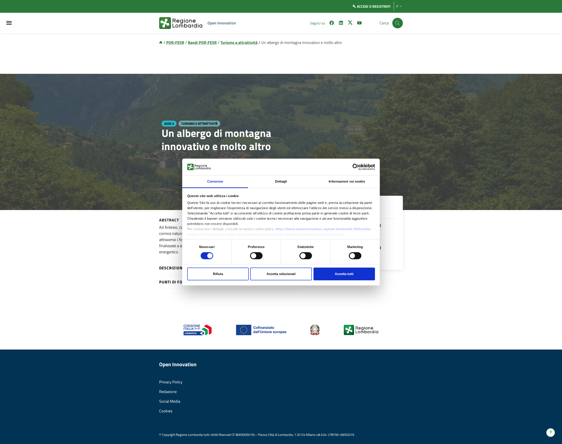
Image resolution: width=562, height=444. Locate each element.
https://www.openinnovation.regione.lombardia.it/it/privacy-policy (291, 234)
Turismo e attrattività (239, 42)
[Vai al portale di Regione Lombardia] (183, 23)
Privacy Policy (170, 382)
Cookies (165, 411)
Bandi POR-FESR (202, 42)
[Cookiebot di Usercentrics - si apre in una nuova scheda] (356, 167)
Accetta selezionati (281, 274)
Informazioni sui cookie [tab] (347, 181)
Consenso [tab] (215, 181)
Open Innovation (221, 23)
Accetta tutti (344, 274)
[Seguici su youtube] (359, 23)
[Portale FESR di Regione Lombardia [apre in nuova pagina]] (198, 330)
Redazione (168, 392)
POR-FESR (175, 42)
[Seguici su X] (350, 23)
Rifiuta (218, 274)
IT (397, 6)
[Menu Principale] (9, 23)
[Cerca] (397, 23)
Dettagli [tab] (281, 181)
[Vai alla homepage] (160, 42)
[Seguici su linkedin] (341, 23)
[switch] (256, 255)
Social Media (169, 401)
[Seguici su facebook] (331, 23)
